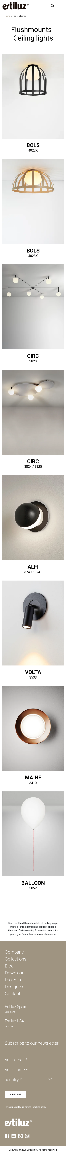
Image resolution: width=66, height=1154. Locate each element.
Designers (15, 986)
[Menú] (52, 5)
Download (15, 972)
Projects (13, 979)
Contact (12, 993)
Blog (9, 966)
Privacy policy (11, 1107)
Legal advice (25, 1107)
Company (14, 952)
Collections (15, 959)
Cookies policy (39, 1107)
